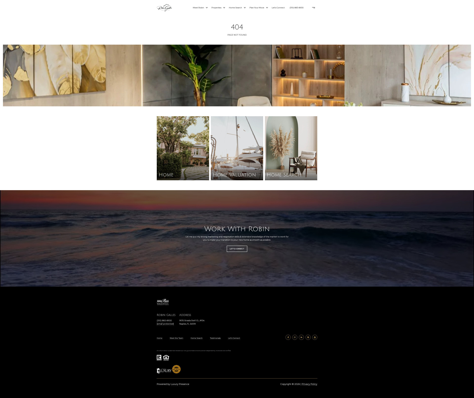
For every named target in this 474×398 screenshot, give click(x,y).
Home (159, 338)
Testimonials (215, 338)
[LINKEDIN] (301, 337)
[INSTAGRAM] (294, 337)
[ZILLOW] (314, 337)
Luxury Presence (180, 384)
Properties (216, 7)
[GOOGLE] (308, 337)
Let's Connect (234, 338)
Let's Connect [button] (237, 249)
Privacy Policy (309, 384)
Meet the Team (176, 338)
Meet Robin (198, 7)
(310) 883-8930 (297, 7)
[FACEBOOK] (288, 337)
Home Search (235, 7)
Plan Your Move (256, 7)
